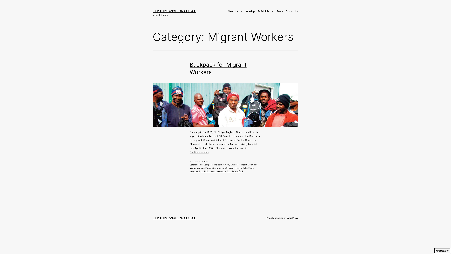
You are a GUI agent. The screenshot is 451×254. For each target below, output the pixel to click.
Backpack (208, 165)
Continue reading (199, 152)
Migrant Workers (197, 168)
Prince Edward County (215, 168)
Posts (280, 11)
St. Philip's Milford (235, 171)
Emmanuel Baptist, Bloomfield (244, 165)
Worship (250, 11)
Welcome (233, 11)
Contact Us (292, 11)
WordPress (292, 218)
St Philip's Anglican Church (174, 11)
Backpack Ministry (222, 165)
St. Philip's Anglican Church (213, 171)
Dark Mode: (440, 251)
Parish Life (263, 11)
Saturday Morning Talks (236, 168)
